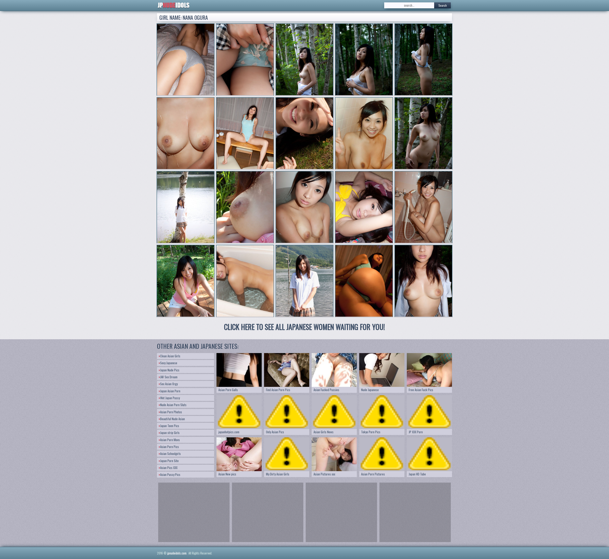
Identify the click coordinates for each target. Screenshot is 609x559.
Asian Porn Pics (169, 446)
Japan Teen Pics (169, 425)
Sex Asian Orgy (169, 383)
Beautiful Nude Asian (172, 418)
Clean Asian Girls (170, 356)
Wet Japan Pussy (170, 397)
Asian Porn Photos (171, 411)
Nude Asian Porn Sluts (173, 404)
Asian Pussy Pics (170, 474)
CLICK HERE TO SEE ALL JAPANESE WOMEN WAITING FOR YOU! (304, 326)
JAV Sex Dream (168, 376)
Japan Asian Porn (170, 391)
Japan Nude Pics (169, 370)
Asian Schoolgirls (170, 453)
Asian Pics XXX (168, 467)
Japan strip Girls (170, 432)
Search (442, 5)
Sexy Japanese (168, 362)
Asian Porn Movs (170, 439)
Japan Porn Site (169, 460)
